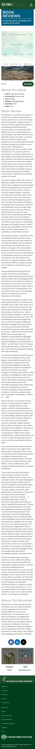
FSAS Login (4, 690)
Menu (31, 5)
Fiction (12, 99)
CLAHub (3, 698)
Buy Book (28, 84)
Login (2, 731)
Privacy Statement (6, 719)
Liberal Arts (4, 686)
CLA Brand (4, 694)
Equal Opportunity (6, 715)
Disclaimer (4, 727)
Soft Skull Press (18, 101)
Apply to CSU (5, 707)
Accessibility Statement (7, 723)
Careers (3, 711)
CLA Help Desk (5, 702)
